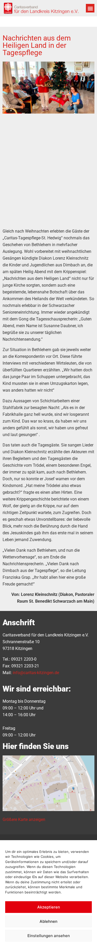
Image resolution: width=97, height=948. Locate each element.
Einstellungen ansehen (48, 935)
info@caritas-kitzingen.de (36, 672)
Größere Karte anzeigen (24, 819)
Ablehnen (48, 921)
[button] (90, 8)
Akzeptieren (48, 907)
